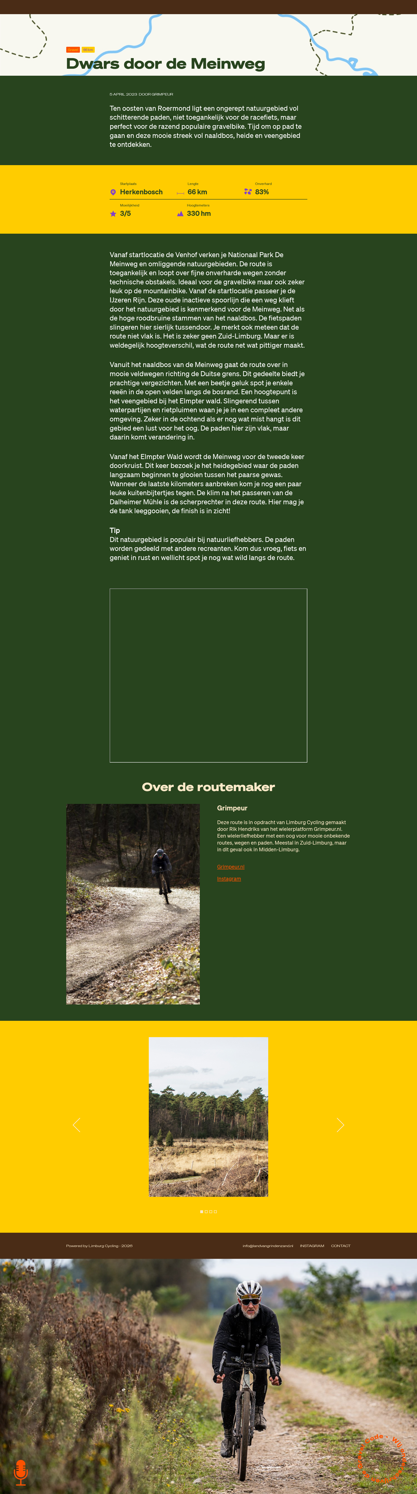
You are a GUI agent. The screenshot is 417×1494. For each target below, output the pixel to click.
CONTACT (341, 1246)
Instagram (229, 878)
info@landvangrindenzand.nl (268, 1246)
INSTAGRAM (312, 1246)
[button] (201, 1211)
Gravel (73, 49)
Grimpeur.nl (231, 867)
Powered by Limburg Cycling (92, 1246)
